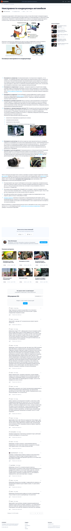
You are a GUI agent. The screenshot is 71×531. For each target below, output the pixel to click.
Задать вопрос (44, 242)
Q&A (26, 527)
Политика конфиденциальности (54, 525)
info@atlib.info (50, 523)
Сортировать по (38, 296)
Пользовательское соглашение (54, 527)
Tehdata (26, 528)
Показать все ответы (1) (16, 324)
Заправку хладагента (8, 197)
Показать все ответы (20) (17, 509)
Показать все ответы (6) (16, 475)
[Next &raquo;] (42, 513)
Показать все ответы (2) (16, 314)
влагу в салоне (20, 96)
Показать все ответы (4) (16, 368)
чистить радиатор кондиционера (14, 91)
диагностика (43, 176)
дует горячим (5, 176)
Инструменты (27, 525)
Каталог (26, 523)
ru (65, 1)
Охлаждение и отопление (9, 4)
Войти (69, 1)
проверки (40, 154)
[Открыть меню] (63, 1)
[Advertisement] (25, 68)
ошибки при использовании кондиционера (30, 206)
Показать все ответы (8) (16, 460)
